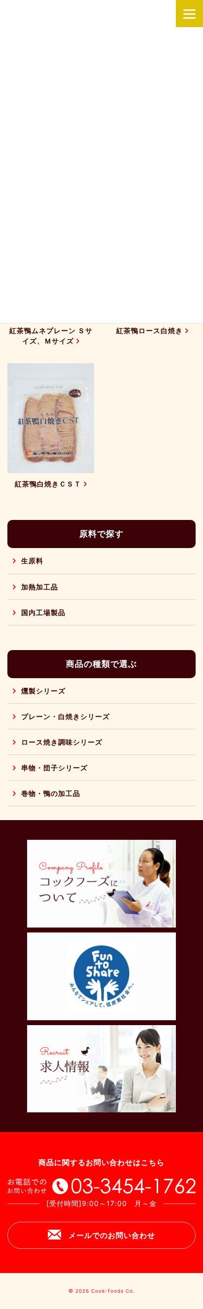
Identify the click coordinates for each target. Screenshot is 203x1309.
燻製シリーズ (43, 691)
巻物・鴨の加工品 (50, 793)
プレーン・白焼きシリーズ (65, 716)
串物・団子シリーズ (54, 767)
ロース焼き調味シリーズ (61, 742)
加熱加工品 (39, 587)
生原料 (32, 560)
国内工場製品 (43, 612)
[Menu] (189, 13)
